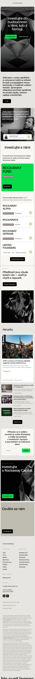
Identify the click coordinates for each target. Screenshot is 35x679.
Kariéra (4, 567)
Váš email (8, 449)
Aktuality (5, 564)
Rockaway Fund (23, 552)
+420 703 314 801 (7, 590)
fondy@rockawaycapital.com (10, 586)
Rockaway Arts (6, 577)
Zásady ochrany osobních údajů (11, 602)
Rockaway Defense (24, 560)
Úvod (4, 552)
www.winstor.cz (13, 669)
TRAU (10, 608)
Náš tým (5, 557)
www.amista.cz (17, 670)
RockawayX (22, 557)
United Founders (23, 564)
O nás (4, 555)
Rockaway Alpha (23, 555)
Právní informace (7, 562)
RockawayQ (22, 567)
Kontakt (5, 569)
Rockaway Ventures (24, 562)
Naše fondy (6, 560)
